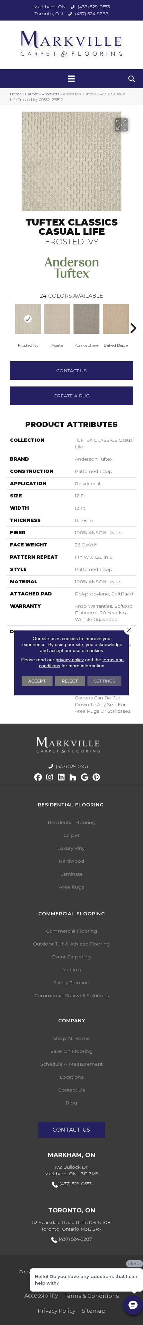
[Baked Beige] (115, 318)
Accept (37, 680)
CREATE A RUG (72, 396)
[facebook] (38, 777)
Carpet (31, 93)
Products (50, 93)
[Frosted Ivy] (28, 318)
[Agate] (57, 318)
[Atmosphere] (86, 318)
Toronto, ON (49, 14)
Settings (104, 680)
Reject (70, 680)
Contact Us (71, 371)
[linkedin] (61, 777)
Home (16, 93)
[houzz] (73, 777)
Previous (10, 318)
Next (133, 318)
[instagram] (50, 777)
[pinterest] (96, 777)
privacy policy (70, 659)
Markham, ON (49, 7)
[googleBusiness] (84, 777)
